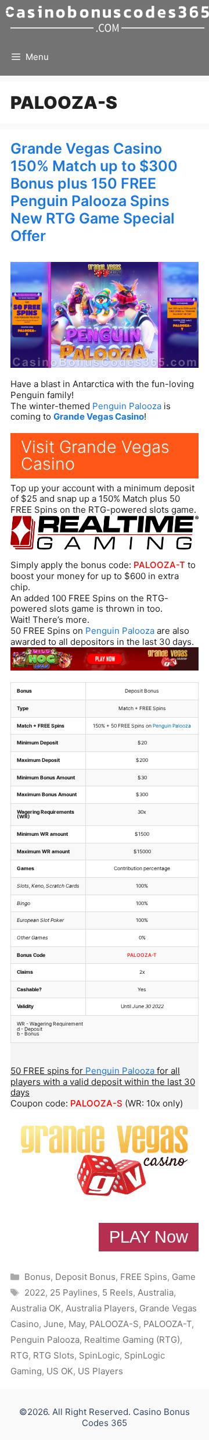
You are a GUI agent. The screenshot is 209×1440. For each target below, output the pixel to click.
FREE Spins (143, 1276)
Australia (156, 1292)
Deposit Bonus (85, 1276)
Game (184, 1276)
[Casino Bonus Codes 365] (107, 19)
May (77, 1323)
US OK (59, 1371)
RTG (19, 1355)
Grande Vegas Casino (98, 416)
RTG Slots (53, 1355)
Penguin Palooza (126, 406)
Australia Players (100, 1308)
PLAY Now (148, 1237)
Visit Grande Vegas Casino (95, 455)
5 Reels (117, 1292)
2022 (34, 1292)
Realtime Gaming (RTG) (132, 1339)
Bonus (37, 1276)
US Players (100, 1371)
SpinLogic (99, 1355)
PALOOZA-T (159, 564)
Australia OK (35, 1308)
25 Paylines (74, 1292)
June (54, 1323)
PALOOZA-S (96, 1103)
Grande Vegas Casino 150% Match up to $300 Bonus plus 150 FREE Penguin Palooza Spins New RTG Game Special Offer (94, 192)
